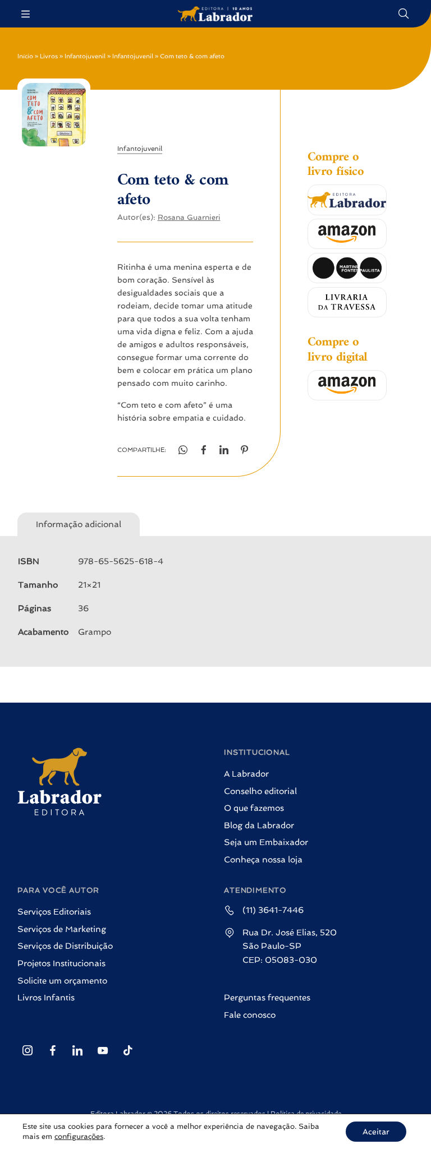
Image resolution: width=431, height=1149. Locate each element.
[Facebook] (52, 1050)
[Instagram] (27, 1050)
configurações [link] (78, 1136)
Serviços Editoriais (54, 912)
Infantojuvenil (85, 56)
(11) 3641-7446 (273, 910)
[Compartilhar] (224, 450)
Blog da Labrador (259, 825)
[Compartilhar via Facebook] (203, 450)
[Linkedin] (78, 1050)
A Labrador (246, 774)
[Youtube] (103, 1050)
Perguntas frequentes (267, 998)
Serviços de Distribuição (65, 946)
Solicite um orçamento (62, 981)
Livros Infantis (46, 998)
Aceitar (376, 1131)
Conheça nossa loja (263, 860)
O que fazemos (254, 808)
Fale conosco (250, 1015)
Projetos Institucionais (61, 963)
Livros (49, 56)
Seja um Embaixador (266, 842)
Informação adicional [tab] (78, 524)
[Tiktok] (127, 1050)
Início (25, 56)
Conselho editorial (260, 791)
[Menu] (26, 13)
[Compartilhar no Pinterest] (245, 450)
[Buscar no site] (404, 13)
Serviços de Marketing (61, 929)
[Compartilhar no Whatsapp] (183, 450)
